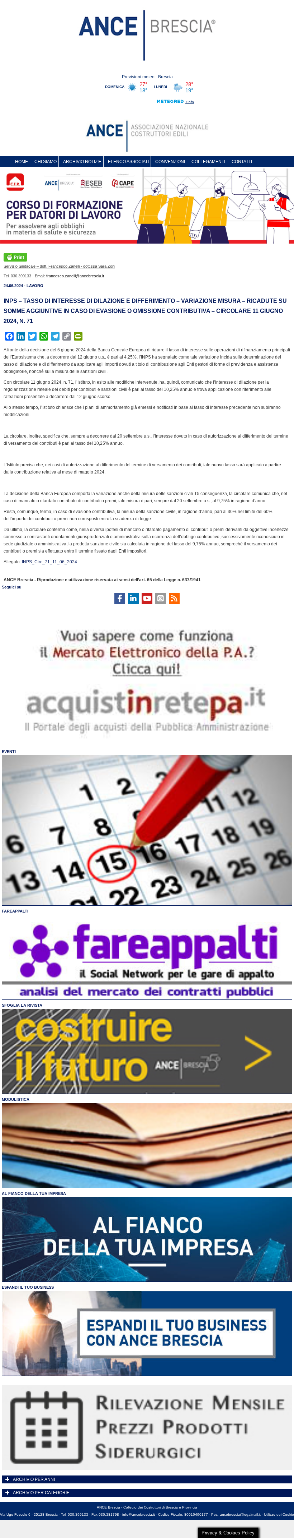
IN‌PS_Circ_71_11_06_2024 (49, 561)
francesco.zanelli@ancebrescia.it (75, 276)
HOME (21, 161)
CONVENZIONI (170, 161)
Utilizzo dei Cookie (279, 1514)
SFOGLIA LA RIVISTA (22, 1005)
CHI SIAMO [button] (45, 161)
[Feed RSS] (174, 598)
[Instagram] (160, 598)
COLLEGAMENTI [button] (208, 161)
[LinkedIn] (133, 598)
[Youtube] (147, 598)
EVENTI (9, 751)
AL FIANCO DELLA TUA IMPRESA (34, 1193)
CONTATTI (242, 161)
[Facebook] (119, 598)
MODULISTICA (15, 1099)
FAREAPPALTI (15, 911)
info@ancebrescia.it (138, 1514)
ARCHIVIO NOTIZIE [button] (82, 161)
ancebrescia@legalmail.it (240, 1514)
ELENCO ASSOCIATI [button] (128, 161)
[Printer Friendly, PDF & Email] (15, 257)
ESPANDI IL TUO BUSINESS (28, 1287)
